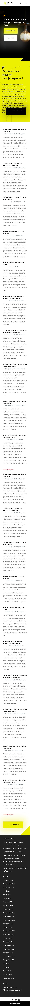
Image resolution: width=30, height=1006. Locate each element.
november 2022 (9, 931)
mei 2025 (7, 895)
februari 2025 (8, 906)
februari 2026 (8, 880)
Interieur (22, 300)
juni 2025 (7, 891)
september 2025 (9, 884)
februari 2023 (8, 927)
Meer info (10, 38)
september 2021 (9, 956)
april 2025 (7, 898)
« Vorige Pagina (8, 469)
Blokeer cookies (15, 1003)
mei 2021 (7, 967)
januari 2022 (8, 942)
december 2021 (9, 945)
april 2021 (7, 971)
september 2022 (9, 934)
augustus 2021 (9, 960)
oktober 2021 (8, 953)
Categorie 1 (22, 134)
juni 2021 (7, 963)
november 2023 (9, 920)
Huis (22, 235)
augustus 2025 (9, 887)
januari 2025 (8, 909)
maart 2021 (8, 974)
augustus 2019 (9, 978)
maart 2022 (8, 938)
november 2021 (9, 949)
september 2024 (9, 913)
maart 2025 (8, 902)
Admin (9, 134)
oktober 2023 (8, 924)
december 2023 (9, 916)
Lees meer (10, 30)
